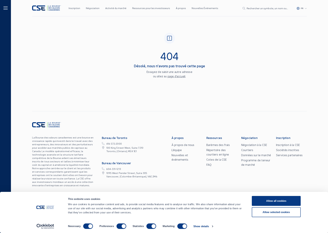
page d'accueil (176, 76)
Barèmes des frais (218, 145)
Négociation (92, 8)
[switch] (121, 226)
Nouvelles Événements (205, 8)
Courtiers (247, 150)
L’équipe (177, 150)
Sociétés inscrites (287, 150)
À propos (181, 8)
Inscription (74, 8)
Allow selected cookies (276, 212)
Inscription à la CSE (288, 145)
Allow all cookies (276, 200)
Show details (201, 226)
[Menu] (5, 8)
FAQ (208, 164)
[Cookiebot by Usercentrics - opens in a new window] (45, 226)
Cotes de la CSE (216, 159)
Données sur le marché (256, 155)
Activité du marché (115, 8)
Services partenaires (289, 155)
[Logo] (46, 8)
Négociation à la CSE (254, 145)
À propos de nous (183, 145)
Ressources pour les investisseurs (151, 8)
